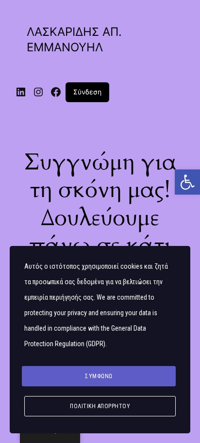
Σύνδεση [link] (87, 92)
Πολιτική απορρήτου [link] (100, 406)
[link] (187, 182)
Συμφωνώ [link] (99, 376)
